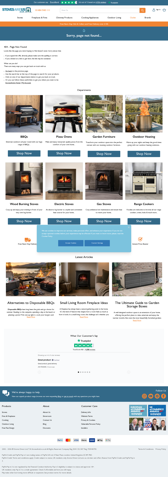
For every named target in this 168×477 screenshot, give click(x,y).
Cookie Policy (47, 236)
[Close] (128, 227)
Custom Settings (97, 243)
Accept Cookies (70, 243)
